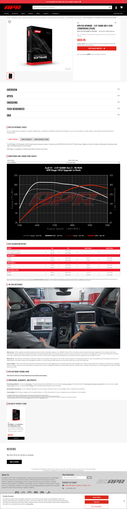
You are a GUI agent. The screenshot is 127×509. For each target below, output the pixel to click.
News (38, 14)
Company (55, 14)
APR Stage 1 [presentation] (13, 139)
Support (46, 14)
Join (89, 477)
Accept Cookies (97, 497)
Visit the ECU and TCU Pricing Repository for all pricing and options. (27, 375)
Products (15, 14)
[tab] (13, 139)
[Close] (124, 501)
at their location (67, 384)
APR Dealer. (28, 384)
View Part (16, 438)
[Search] (109, 7)
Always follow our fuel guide (38, 279)
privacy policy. (29, 504)
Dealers (30, 14)
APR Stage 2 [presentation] (26, 139)
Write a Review (14, 462)
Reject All (96, 502)
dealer (32, 385)
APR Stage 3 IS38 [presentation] (41, 139)
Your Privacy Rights (97, 506)
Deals (23, 14)
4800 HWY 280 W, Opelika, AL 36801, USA (77, 485)
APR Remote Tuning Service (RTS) (94, 384)
